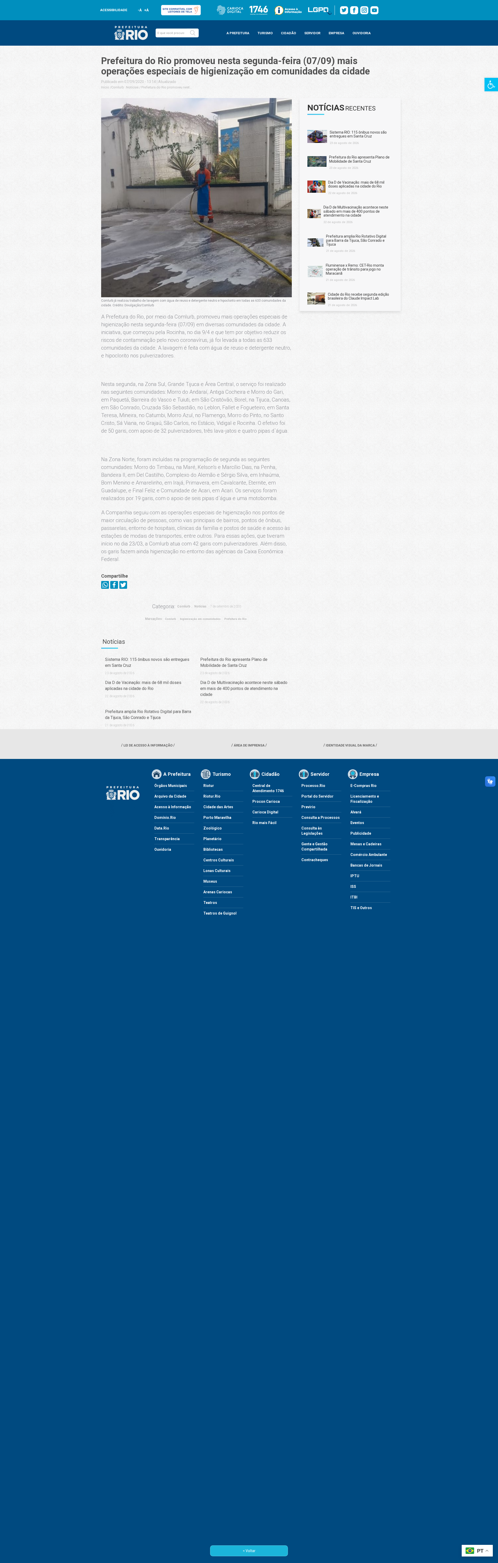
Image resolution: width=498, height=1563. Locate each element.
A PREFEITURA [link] (237, 33)
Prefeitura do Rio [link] (235, 619)
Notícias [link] (132, 87)
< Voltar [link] (249, 1551)
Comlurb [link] (117, 87)
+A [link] (146, 10)
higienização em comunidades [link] (200, 619)
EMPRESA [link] (336, 33)
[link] (491, 84)
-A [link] (140, 10)
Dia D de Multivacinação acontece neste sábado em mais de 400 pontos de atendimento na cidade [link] (243, 688)
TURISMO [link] (265, 33)
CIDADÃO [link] (288, 33)
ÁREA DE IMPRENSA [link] (249, 745)
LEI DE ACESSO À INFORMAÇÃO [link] (147, 745)
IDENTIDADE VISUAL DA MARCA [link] (350, 745)
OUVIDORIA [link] (361, 33)
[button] (193, 33)
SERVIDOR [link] (312, 33)
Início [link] (105, 87)
